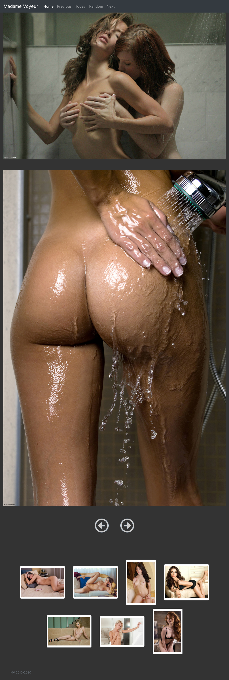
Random (96, 6)
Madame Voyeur (21, 6)
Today (80, 6)
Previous (64, 6)
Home (49, 6)
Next (111, 6)
